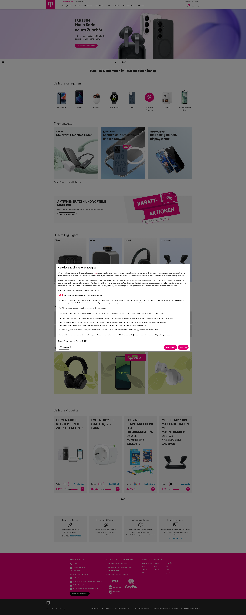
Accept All (183, 347)
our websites (178, 300)
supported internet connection (81, 303)
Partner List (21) (81, 341)
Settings (66, 347)
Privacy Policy (63, 341)
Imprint (71, 341)
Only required (170, 347)
